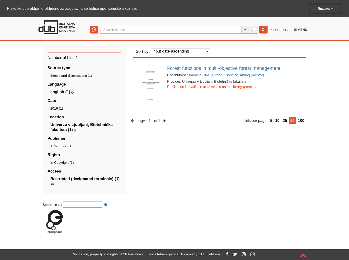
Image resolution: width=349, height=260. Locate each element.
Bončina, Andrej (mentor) (245, 75)
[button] (138, 9)
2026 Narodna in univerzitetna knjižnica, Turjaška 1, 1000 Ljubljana (169, 254)
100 (301, 121)
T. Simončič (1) (61, 146)
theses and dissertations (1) (71, 75)
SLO (274, 30)
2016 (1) (56, 108)
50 (292, 121)
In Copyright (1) (62, 162)
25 (285, 121)
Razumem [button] (325, 8)
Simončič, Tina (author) (205, 75)
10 (277, 121)
